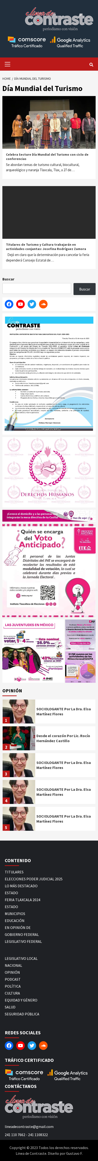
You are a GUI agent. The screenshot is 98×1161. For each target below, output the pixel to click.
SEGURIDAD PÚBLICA (22, 1014)
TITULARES (14, 872)
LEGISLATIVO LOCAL (21, 958)
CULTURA (12, 993)
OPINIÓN (12, 972)
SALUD (10, 1007)
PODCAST (13, 979)
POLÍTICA (13, 986)
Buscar (8, 279)
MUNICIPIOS (15, 913)
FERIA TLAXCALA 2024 (22, 899)
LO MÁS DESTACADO (21, 885)
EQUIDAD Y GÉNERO (21, 1000)
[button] (33, 651)
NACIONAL (13, 965)
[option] (49, 712)
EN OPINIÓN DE (18, 927)
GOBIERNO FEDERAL (22, 934)
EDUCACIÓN (14, 920)
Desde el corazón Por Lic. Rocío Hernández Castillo (63, 738)
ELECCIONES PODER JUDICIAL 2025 (34, 878)
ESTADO (11, 892)
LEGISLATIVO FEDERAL (23, 941)
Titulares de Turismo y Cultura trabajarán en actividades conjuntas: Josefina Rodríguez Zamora (46, 246)
